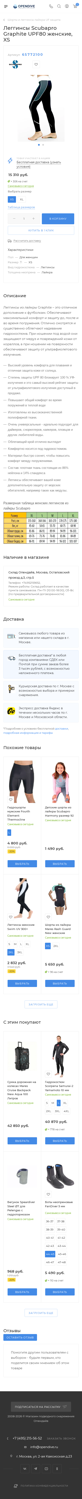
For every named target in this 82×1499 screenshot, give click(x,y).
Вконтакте (24, 1468)
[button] (39, 144)
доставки (61, 728)
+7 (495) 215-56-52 (27, 1438)
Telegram (35, 1468)
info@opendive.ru (44, 1447)
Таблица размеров (21, 207)
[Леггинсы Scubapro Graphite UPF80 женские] (41, 108)
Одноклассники (57, 1468)
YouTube (46, 1468)
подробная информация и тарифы (28, 732)
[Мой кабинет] (67, 7)
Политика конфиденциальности (44, 1486)
